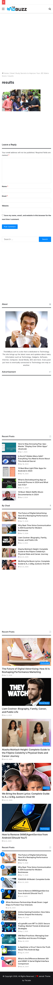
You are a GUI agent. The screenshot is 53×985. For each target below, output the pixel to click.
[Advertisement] (26, 42)
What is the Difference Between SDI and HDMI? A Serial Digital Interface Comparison (33, 961)
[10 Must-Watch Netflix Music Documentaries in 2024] (9, 495)
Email (5, 196)
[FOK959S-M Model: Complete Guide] (9, 883)
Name (5, 186)
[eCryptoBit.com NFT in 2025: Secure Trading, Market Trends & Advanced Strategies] (9, 927)
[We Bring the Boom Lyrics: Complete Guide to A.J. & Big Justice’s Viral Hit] (9, 565)
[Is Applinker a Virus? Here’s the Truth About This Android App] (9, 950)
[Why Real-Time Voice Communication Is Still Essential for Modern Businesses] (9, 529)
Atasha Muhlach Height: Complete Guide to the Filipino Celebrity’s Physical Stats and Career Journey (33, 551)
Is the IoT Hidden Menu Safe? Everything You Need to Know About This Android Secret (34, 458)
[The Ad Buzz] (16, 8)
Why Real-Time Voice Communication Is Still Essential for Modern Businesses (34, 527)
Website (5, 206)
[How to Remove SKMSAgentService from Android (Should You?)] (9, 894)
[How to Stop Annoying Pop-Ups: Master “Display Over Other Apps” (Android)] (9, 447)
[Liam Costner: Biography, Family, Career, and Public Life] (9, 541)
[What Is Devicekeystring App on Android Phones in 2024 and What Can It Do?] (9, 483)
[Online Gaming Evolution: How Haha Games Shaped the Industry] (9, 915)
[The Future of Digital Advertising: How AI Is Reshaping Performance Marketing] (9, 517)
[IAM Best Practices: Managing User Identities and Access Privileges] (9, 939)
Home (6, 73)
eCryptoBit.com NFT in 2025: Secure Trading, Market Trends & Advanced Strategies (34, 926)
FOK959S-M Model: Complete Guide (34, 879)
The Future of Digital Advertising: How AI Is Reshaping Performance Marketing (33, 515)
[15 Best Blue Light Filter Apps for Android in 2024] (9, 472)
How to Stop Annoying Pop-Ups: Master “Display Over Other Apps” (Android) (33, 446)
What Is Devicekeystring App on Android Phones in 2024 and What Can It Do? (33, 482)
